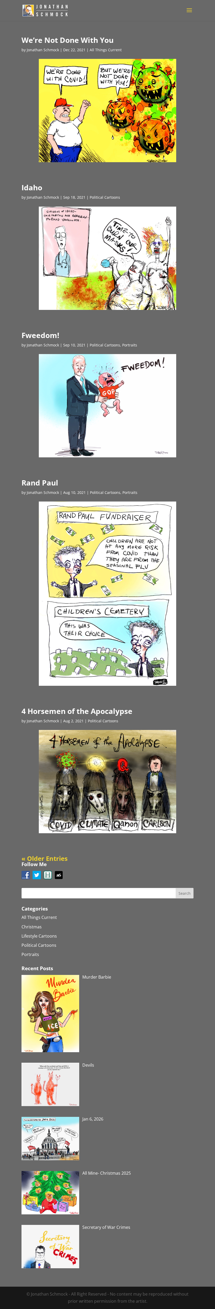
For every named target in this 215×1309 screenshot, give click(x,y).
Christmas (32, 927)
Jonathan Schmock (43, 49)
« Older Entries (45, 858)
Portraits (129, 344)
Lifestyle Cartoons (39, 936)
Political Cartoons (105, 197)
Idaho (32, 187)
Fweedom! (40, 335)
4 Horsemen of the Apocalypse (77, 711)
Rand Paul (40, 483)
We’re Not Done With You (68, 40)
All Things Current (106, 49)
